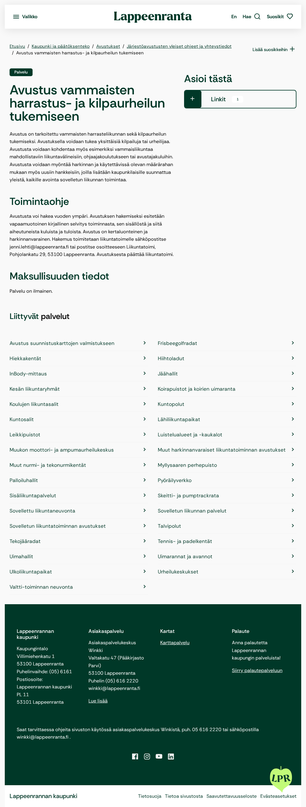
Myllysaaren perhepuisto (187, 465)
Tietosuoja (149, 796)
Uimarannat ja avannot (185, 556)
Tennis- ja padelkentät (185, 541)
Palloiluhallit (24, 480)
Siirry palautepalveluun (257, 670)
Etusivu (17, 46)
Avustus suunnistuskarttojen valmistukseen (62, 343)
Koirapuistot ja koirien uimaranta (196, 389)
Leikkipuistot (25, 434)
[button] (252, 17)
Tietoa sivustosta (184, 796)
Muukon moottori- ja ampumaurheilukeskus (62, 450)
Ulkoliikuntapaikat (31, 571)
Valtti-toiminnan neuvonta (41, 587)
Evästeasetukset (278, 796)
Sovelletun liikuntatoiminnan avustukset (58, 526)
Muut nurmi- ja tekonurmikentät (48, 465)
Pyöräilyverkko (175, 480)
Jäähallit (168, 373)
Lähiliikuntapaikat (179, 419)
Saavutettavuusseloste (231, 796)
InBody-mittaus (28, 373)
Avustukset (108, 46)
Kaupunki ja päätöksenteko (61, 46)
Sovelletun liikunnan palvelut (192, 510)
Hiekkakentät (25, 358)
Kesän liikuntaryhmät (35, 389)
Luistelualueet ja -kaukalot (190, 434)
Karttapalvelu (174, 642)
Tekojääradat (25, 541)
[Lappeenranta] (153, 16)
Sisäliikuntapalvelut (33, 495)
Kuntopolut (171, 404)
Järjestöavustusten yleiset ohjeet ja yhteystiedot (179, 46)
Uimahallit (21, 556)
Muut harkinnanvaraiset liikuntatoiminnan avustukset (222, 450)
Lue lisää (98, 701)
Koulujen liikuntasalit (34, 404)
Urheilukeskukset (178, 571)
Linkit (224, 99)
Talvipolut (169, 526)
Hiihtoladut (171, 358)
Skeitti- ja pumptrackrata (188, 495)
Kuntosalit (22, 419)
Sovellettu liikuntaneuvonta (42, 510)
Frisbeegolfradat (177, 343)
